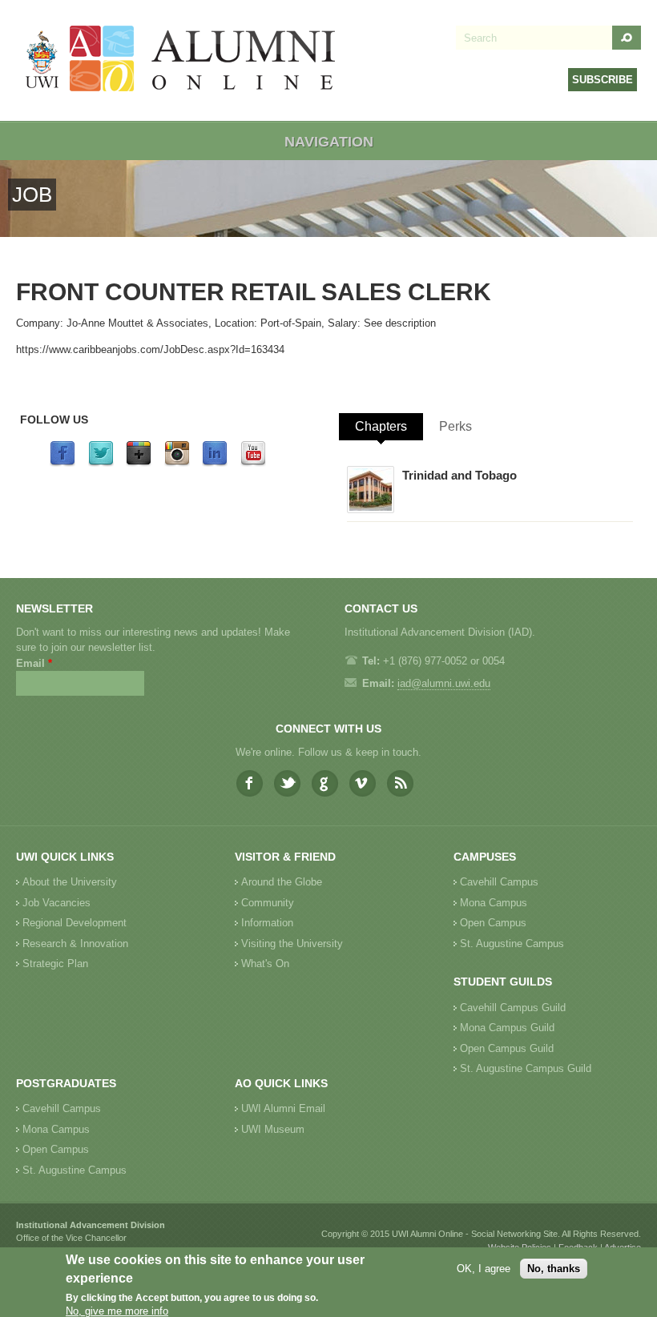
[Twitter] (101, 463)
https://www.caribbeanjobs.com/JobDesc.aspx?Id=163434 (150, 349)
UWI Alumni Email (283, 1108)
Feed (400, 783)
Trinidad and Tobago (459, 475)
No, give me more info (117, 1311)
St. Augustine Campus (512, 944)
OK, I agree (483, 1269)
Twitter (287, 783)
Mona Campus (493, 903)
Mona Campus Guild (507, 1028)
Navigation (328, 142)
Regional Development (74, 923)
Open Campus (493, 923)
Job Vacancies (56, 903)
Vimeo (362, 783)
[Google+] (138, 463)
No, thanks (553, 1269)
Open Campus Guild (507, 1048)
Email (34, 663)
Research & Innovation (75, 944)
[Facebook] (62, 463)
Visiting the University (292, 944)
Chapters (381, 426)
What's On (265, 964)
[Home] (181, 60)
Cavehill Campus (499, 882)
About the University (69, 882)
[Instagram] (177, 463)
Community (267, 903)
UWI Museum (272, 1129)
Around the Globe (281, 882)
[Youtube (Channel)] (253, 463)
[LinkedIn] (215, 463)
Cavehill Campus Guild (513, 1008)
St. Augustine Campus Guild (525, 1068)
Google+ (325, 783)
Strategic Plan (55, 964)
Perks (455, 426)
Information (267, 923)
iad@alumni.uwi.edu (443, 683)
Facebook (249, 783)
